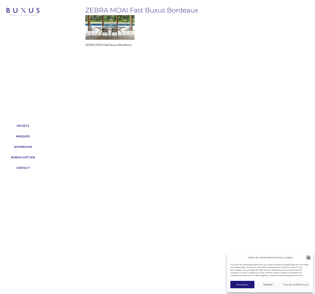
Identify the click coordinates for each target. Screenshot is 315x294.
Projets (23, 125)
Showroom (23, 146)
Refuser (268, 284)
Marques (23, 136)
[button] (308, 257)
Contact (23, 168)
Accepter (242, 284)
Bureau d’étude (23, 157)
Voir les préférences (296, 284)
